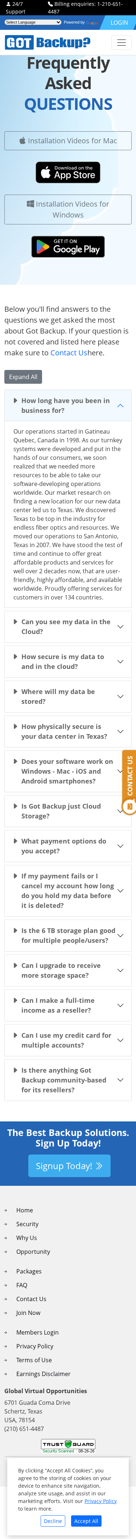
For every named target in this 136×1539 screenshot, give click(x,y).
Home (24, 1210)
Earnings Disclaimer (43, 1374)
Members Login (37, 1332)
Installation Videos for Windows (71, 209)
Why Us (26, 1238)
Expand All (23, 377)
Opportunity (33, 1252)
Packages (29, 1271)
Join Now (28, 1313)
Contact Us (68, 353)
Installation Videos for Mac (71, 140)
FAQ (21, 1285)
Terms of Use (34, 1360)
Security (27, 1224)
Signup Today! (65, 1166)
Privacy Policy (34, 1346)
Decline (53, 1521)
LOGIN (119, 23)
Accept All (86, 1521)
